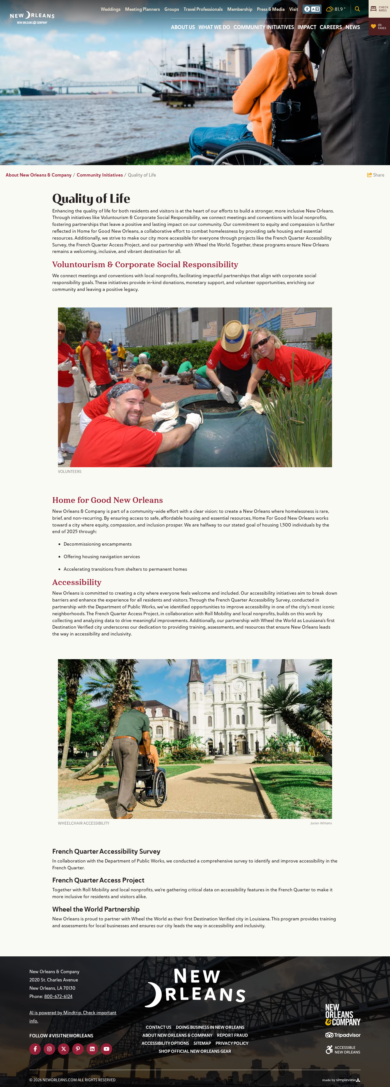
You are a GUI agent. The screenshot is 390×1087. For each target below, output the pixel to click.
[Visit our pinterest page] (78, 1049)
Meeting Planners (142, 9)
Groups (171, 9)
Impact (306, 27)
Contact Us (158, 1027)
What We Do (214, 27)
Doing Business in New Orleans (210, 1027)
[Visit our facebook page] (35, 1049)
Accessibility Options (165, 1043)
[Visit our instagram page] (49, 1049)
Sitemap (202, 1043)
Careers (331, 27)
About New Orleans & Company (40, 175)
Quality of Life (142, 175)
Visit (293, 9)
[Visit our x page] (63, 1049)
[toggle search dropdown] (357, 9)
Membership (239, 9)
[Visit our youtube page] (106, 1049)
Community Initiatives (264, 27)
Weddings (110, 9)
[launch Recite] (312, 9)
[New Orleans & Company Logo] (32, 17)
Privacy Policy (232, 1043)
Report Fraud (232, 1035)
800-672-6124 (58, 996)
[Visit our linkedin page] (92, 1049)
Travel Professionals (203, 9)
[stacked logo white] (195, 987)
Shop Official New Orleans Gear (195, 1051)
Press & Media (271, 9)
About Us (183, 27)
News (352, 27)
